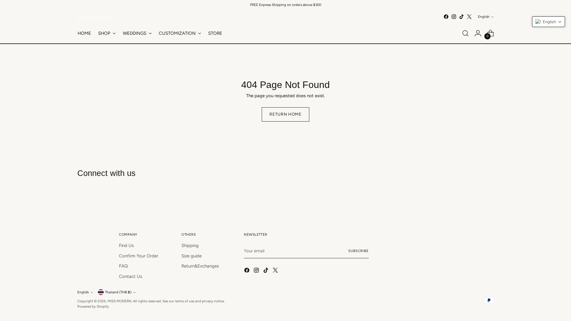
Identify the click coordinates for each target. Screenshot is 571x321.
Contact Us (130, 276)
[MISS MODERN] (95, 18)
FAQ (123, 266)
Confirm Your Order (138, 256)
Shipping (190, 245)
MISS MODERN (119, 301)
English (484, 17)
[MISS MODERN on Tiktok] (461, 16)
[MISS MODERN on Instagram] (454, 16)
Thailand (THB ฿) (118, 292)
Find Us (126, 245)
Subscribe (358, 251)
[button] (548, 22)
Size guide (191, 256)
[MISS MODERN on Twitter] (469, 16)
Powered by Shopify (93, 306)
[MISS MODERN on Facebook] (446, 16)
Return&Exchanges (200, 266)
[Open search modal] (465, 33)
